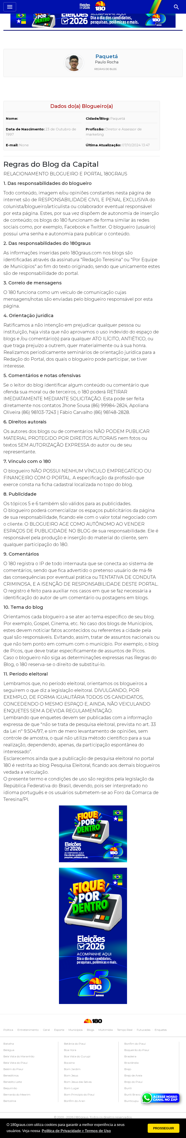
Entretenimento (28, 1029)
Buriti (128, 1088)
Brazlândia (131, 1062)
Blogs (90, 1029)
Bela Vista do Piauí (15, 1062)
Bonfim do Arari (74, 1101)
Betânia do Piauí (75, 1043)
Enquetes (161, 1029)
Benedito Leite (12, 1081)
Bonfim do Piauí (135, 1043)
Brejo (127, 1069)
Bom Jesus (71, 1075)
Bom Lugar (71, 1088)
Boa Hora (70, 1050)
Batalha (8, 1043)
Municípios (76, 1029)
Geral (46, 1029)
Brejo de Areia (133, 1075)
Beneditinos (11, 1075)
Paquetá (106, 56)
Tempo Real (124, 1029)
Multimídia (105, 1029)
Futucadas (143, 1029)
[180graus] (85, 6)
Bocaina (69, 1062)
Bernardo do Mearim (16, 1094)
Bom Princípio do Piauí (79, 1094)
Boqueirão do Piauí (136, 1050)
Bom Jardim (72, 1069)
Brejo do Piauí (133, 1081)
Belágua (8, 1050)
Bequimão (10, 1088)
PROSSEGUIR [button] (163, 1128)
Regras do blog (105, 69)
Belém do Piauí (13, 1069)
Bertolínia (9, 1101)
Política (8, 1029)
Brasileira (130, 1056)
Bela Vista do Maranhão (18, 1056)
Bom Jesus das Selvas (78, 1081)
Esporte (59, 1029)
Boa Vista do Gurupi (77, 1056)
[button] (76, 1131)
